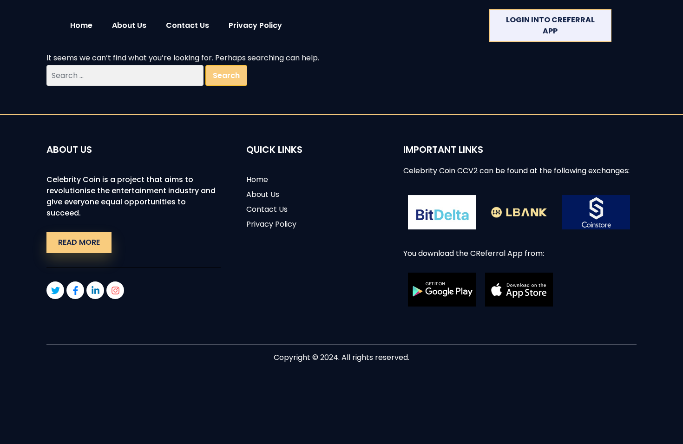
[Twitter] (55, 290)
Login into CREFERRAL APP (550, 25)
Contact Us (187, 25)
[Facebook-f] (75, 290)
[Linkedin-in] (95, 290)
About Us (129, 25)
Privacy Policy (255, 25)
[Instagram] (115, 290)
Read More (79, 242)
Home (81, 25)
